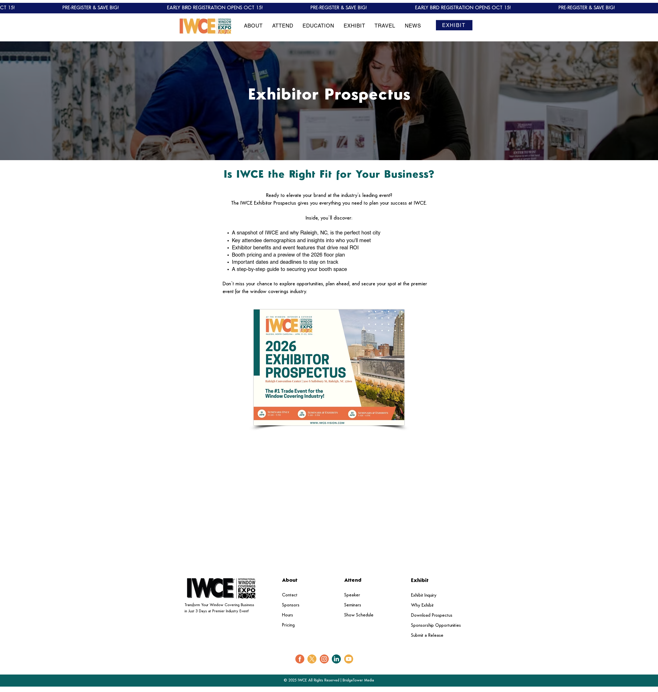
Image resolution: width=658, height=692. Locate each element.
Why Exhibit (422, 605)
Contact (289, 595)
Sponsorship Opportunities (436, 625)
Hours (287, 615)
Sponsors (290, 605)
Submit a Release (427, 635)
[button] (253, 25)
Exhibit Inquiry (423, 595)
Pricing (288, 625)
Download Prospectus (431, 615)
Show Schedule (358, 615)
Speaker (352, 595)
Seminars (352, 605)
